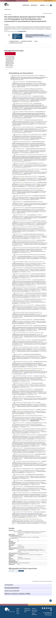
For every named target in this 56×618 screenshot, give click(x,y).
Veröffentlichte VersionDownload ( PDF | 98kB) (17, 36)
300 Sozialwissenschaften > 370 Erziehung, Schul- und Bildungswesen (30, 554)
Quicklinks (42, 5)
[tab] (28, 588)
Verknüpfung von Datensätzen (26, 41)
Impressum (34, 608)
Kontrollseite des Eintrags (47, 13)
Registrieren (50, 0)
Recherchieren (34, 5)
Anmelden (46, 0)
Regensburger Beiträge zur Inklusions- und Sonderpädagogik (31, 78)
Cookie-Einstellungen (34, 614)
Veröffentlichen (25, 5)
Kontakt (17, 608)
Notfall (25, 611)
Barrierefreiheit (34, 610)
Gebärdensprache (27, 610)
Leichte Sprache (27, 608)
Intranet (17, 613)
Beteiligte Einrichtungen (14, 41)
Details (36, 41)
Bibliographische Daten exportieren (16, 42)
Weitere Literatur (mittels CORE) (12, 590)
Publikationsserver (7, 9)
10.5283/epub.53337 (22, 31)
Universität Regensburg (11, 0)
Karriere (17, 610)
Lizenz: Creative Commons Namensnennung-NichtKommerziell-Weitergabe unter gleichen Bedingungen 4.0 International (37, 35)
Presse (17, 611)
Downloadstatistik (9, 584)
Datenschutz (34, 611)
